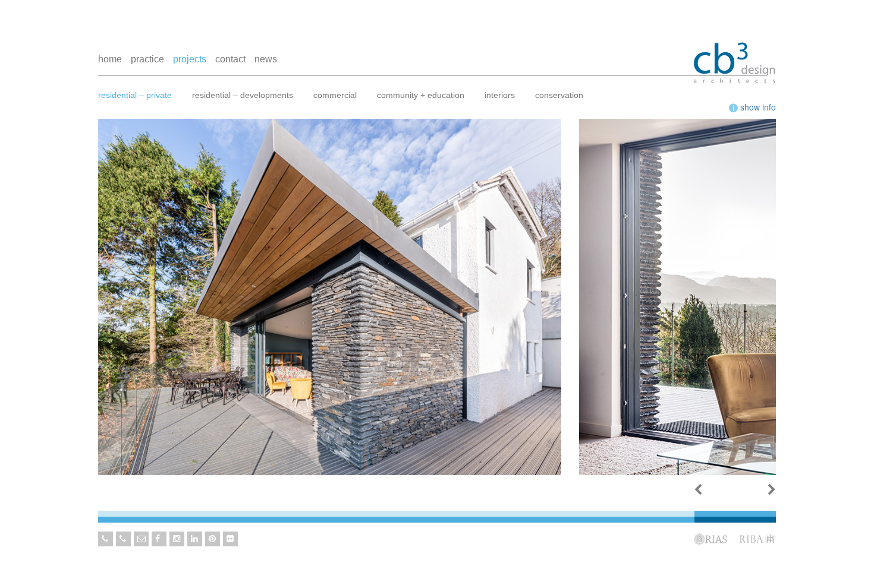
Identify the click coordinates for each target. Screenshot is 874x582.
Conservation (559, 95)
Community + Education (420, 95)
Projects (189, 59)
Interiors (500, 95)
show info (757, 107)
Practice (147, 59)
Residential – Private (135, 95)
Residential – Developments (242, 95)
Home (110, 59)
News (265, 59)
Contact (230, 59)
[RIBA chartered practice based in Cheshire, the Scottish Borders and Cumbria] (734, 52)
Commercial (335, 95)
